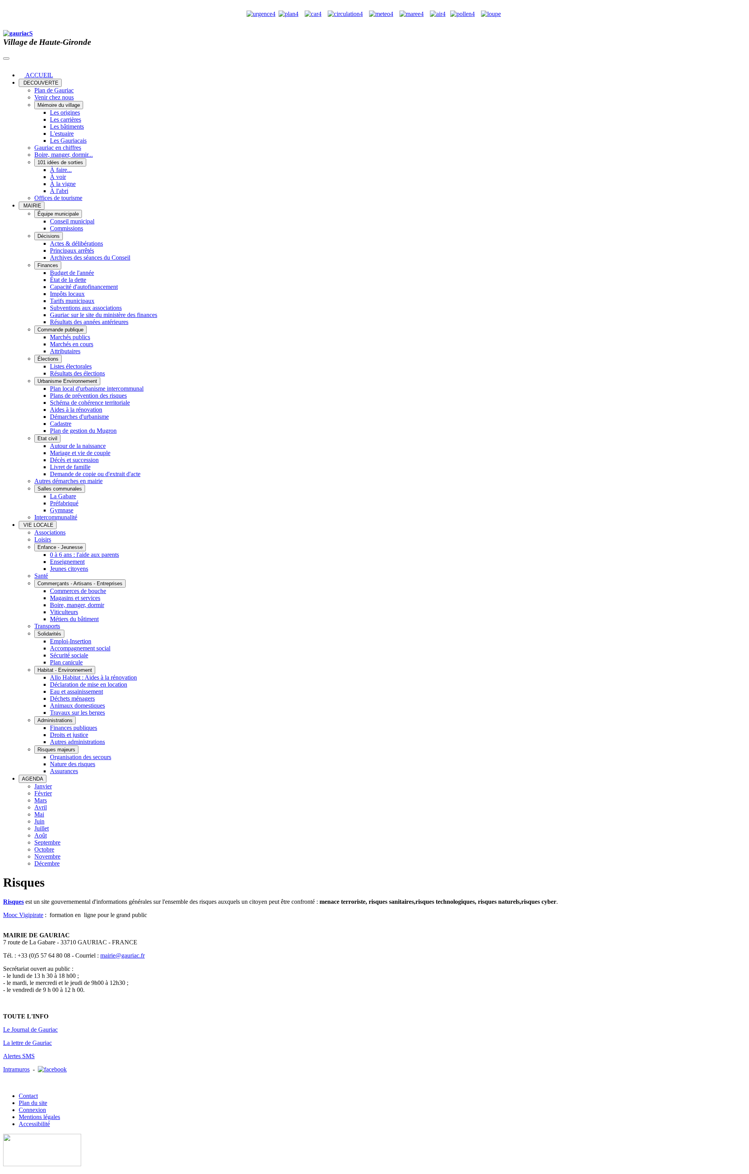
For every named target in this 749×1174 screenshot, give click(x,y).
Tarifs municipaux (72, 300)
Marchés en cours (71, 344)
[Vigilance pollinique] (462, 14)
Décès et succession (74, 460)
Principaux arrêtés (72, 250)
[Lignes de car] (313, 14)
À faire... (61, 169)
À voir (58, 177)
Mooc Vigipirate (23, 915)
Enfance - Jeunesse (60, 547)
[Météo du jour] (381, 14)
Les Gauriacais (68, 140)
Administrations (55, 720)
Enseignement (67, 561)
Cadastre (60, 423)
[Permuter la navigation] (6, 58)
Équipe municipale (58, 214)
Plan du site (33, 1103)
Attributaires (65, 351)
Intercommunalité (55, 517)
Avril (40, 807)
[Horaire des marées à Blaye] (411, 14)
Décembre (47, 863)
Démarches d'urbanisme (79, 416)
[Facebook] (52, 1069)
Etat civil (47, 438)
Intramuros (16, 1069)
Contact (28, 1096)
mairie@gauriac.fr (122, 955)
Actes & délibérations (76, 243)
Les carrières (65, 119)
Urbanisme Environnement (67, 381)
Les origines (65, 112)
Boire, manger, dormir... (63, 154)
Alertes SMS (19, 1056)
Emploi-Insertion (70, 641)
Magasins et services (75, 598)
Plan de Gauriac (54, 90)
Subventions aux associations (86, 308)
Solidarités (49, 634)
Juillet (41, 828)
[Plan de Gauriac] (288, 14)
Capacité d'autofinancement (84, 286)
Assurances (64, 771)
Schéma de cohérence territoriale (90, 402)
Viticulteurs (64, 612)
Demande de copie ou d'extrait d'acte (95, 474)
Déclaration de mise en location (88, 684)
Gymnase (61, 510)
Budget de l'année (72, 272)
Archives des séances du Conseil (90, 257)
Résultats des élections (77, 373)
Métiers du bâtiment (74, 619)
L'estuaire (62, 133)
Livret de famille (70, 467)
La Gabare (63, 496)
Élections (48, 359)
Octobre (44, 849)
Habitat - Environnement (64, 670)
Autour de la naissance (78, 446)
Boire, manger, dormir (77, 605)
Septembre (47, 842)
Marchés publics (70, 337)
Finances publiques (73, 727)
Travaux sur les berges (77, 712)
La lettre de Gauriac (27, 1042)
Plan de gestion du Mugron (83, 430)
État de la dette (68, 279)
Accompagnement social (80, 648)
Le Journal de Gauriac (30, 1029)
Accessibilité (34, 1124)
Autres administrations (77, 741)
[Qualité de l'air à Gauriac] (437, 14)
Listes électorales (71, 366)
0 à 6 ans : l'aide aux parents (84, 554)
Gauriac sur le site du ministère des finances (103, 315)
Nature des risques (72, 764)
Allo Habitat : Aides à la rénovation (93, 677)
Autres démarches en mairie (68, 481)
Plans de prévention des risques (88, 395)
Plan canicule (66, 662)
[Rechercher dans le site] (491, 14)
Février (43, 793)
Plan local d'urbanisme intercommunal (97, 388)
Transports (47, 626)
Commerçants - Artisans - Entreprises (79, 583)
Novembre (47, 856)
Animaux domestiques (77, 705)
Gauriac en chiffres (57, 147)
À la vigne (63, 184)
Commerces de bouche (78, 591)
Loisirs (42, 539)
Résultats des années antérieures (89, 322)
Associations (50, 532)
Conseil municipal (72, 221)
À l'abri (59, 191)
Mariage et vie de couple (80, 453)
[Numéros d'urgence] (261, 14)
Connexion (32, 1110)
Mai (39, 814)
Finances (47, 265)
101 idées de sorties (60, 162)
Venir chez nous (54, 97)
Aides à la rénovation (76, 409)
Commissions (66, 228)
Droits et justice (69, 734)
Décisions (48, 236)
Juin (39, 821)
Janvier (43, 786)
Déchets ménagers (72, 698)
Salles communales (59, 489)
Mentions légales (39, 1117)
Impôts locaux (67, 293)
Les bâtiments (67, 126)
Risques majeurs (56, 750)
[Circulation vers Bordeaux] (345, 14)
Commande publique (60, 330)
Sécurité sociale (69, 655)
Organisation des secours (80, 757)
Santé (41, 575)
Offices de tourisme (58, 198)
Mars (40, 800)
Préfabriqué (64, 503)
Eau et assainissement (76, 691)
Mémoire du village (58, 105)
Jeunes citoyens (69, 568)
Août (40, 835)
